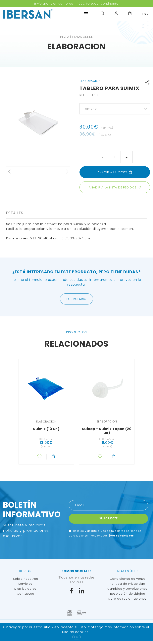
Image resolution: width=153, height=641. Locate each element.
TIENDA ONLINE (82, 37)
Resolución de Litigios (127, 594)
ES (144, 14)
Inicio (64, 37)
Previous (9, 172)
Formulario (76, 299)
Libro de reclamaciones (127, 599)
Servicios (25, 584)
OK (76, 637)
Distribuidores (25, 589)
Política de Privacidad (127, 584)
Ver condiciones (122, 535)
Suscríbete (108, 518)
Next (67, 172)
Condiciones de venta (127, 579)
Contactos (25, 594)
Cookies (81, 632)
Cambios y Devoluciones (127, 589)
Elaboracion (76, 46)
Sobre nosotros (25, 579)
